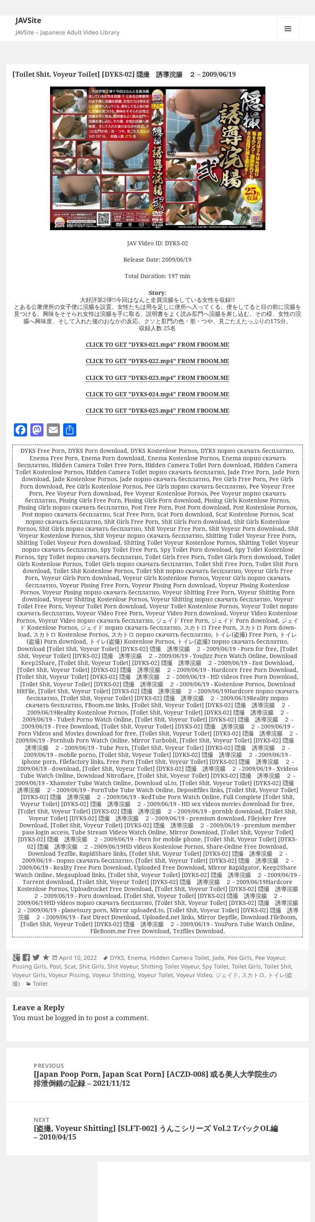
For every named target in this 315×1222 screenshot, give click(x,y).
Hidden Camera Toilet (179, 958)
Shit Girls (91, 966)
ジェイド (226, 975)
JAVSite (28, 20)
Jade (218, 958)
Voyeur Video (194, 975)
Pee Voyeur (270, 958)
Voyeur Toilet (155, 975)
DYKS (117, 958)
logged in (69, 1017)
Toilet (40, 983)
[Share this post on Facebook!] (26, 958)
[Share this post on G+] (16, 958)
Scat (70, 966)
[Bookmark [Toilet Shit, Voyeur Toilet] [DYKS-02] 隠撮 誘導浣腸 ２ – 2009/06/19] (46, 958)
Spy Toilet (215, 966)
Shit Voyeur (122, 966)
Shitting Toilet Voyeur (170, 966)
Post (55, 966)
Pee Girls (240, 958)
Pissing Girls (29, 966)
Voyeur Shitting (113, 975)
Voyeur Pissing (69, 975)
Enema (137, 958)
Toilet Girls (246, 966)
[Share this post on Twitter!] (36, 958)
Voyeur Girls (29, 975)
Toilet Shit (277, 966)
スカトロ (253, 975)
